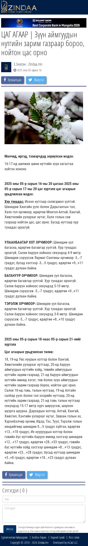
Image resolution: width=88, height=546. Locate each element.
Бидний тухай (58, 537)
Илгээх (9, 529)
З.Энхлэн (20, 64)
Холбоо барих (39, 537)
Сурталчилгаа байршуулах (14, 537)
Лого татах (74, 537)
